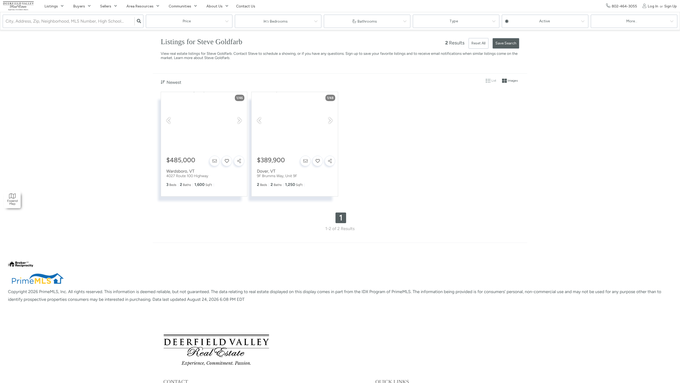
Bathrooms (367, 21)
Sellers (105, 6)
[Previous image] (168, 120)
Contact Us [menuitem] (245, 6)
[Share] (239, 161)
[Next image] (239, 120)
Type (453, 21)
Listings (51, 6)
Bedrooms (279, 21)
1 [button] (341, 218)
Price (187, 21)
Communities (180, 6)
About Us (214, 6)
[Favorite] (227, 161)
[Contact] (214, 161)
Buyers (79, 6)
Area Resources (140, 6)
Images (512, 81)
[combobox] (6, 21)
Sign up (351, 53)
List (493, 81)
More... (631, 21)
